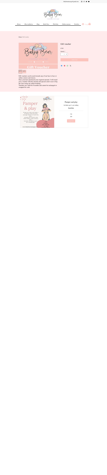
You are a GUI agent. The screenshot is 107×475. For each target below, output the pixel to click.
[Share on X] (70, 66)
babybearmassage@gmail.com (70, 1)
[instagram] (81, 1)
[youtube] (89, 1)
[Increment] (67, 54)
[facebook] (84, 1)
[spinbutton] (64, 54)
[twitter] (86, 1)
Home (20, 37)
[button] (66, 24)
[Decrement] (62, 54)
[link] (71, 102)
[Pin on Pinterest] (64, 66)
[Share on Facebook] (62, 66)
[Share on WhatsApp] (67, 66)
